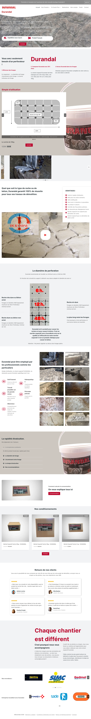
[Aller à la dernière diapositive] (3, 115)
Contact (86, 7)
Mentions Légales (30, 714)
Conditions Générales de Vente (46, 714)
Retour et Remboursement (63, 714)
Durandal (79, 656)
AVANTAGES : (70, 191)
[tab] (32, 139)
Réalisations (65, 7)
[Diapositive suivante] (65, 115)
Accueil (38, 7)
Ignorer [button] (87, 2)
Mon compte (74, 7)
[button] (34, 115)
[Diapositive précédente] (2, 167)
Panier (81, 7)
